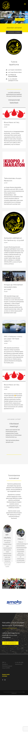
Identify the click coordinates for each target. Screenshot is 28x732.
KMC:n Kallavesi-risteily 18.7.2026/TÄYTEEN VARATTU (13, 339)
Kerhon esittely (9, 19)
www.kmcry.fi (18, 664)
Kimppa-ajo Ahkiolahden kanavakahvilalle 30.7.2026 (13, 287)
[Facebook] (2, 679)
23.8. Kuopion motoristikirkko (15, 69)
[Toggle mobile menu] (25, 4)
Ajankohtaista (20, 19)
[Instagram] (5, 679)
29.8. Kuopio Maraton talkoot (15, 72)
